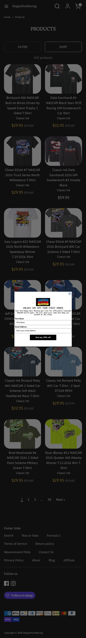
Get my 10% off (43, 337)
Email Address (21, 326)
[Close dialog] (69, 293)
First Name (19, 318)
